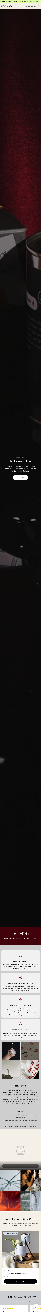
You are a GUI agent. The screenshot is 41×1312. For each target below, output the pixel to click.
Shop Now (20, 477)
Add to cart (20, 1281)
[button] (30, 6)
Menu (25, 6)
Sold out (20, 1166)
